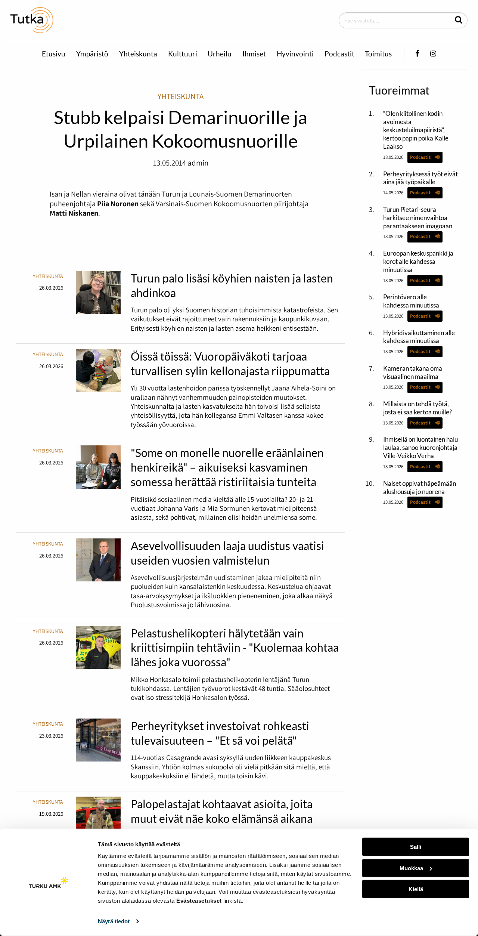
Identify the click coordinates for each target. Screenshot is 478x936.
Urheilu (220, 54)
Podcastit (339, 54)
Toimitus (378, 54)
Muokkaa (411, 868)
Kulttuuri (182, 54)
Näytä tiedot (114, 921)
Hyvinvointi (295, 54)
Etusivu (53, 54)
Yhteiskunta (138, 54)
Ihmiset (254, 54)
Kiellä (416, 889)
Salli (415, 847)
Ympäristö (92, 54)
